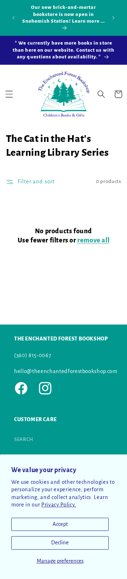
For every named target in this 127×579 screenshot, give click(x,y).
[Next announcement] (113, 17)
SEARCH (24, 439)
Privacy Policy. (58, 505)
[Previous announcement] (14, 17)
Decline (60, 542)
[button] (9, 94)
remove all (93, 240)
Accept (60, 524)
